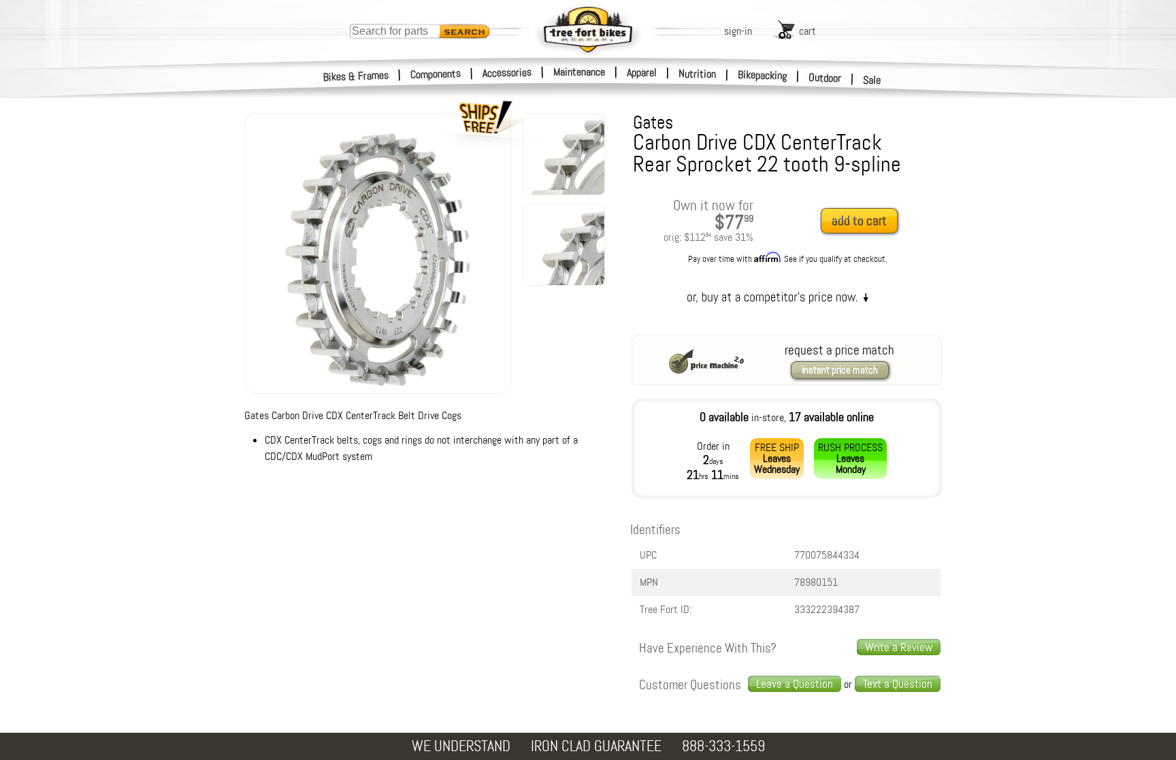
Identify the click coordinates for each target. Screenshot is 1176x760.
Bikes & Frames (356, 76)
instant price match (840, 370)
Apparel (642, 72)
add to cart (859, 220)
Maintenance (579, 72)
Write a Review (898, 647)
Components (435, 74)
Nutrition (697, 73)
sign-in (738, 31)
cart (807, 31)
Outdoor (825, 77)
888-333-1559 (723, 746)
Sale (872, 80)
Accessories (507, 72)
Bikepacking (762, 75)
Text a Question (897, 683)
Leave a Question (794, 683)
